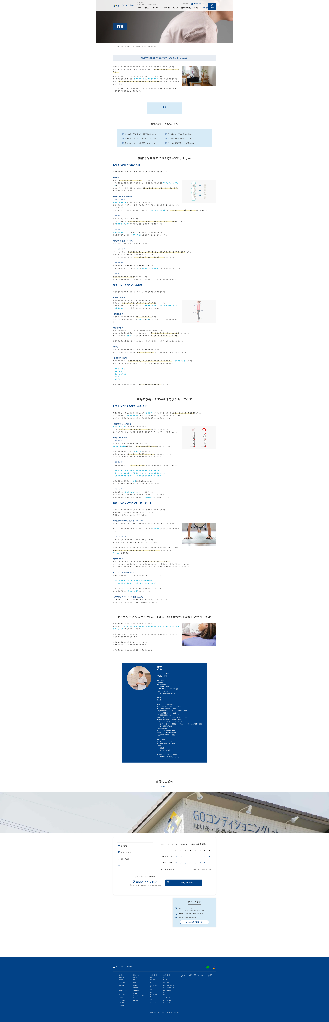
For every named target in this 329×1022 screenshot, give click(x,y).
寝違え (152, 982)
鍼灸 (134, 979)
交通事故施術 (136, 990)
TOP (114, 975)
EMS (134, 1002)
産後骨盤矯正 (136, 987)
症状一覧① (153, 975)
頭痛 (151, 977)
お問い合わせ (122, 1002)
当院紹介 (121, 975)
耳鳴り (165, 995)
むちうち (152, 989)
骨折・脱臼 (166, 982)
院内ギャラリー (123, 995)
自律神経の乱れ (167, 1000)
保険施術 (135, 977)
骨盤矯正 (135, 985)
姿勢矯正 (135, 993)
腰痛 (151, 999)
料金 (120, 987)
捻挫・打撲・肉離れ (168, 985)
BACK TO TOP (213, 1019)
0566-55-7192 (200, 4)
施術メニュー (137, 975)
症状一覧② (166, 975)
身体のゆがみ (166, 1002)
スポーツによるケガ (168, 987)
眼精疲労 (152, 979)
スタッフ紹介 (122, 982)
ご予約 (212, 7)
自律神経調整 (136, 1000)
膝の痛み (165, 979)
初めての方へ (126, 852)
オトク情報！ (122, 1005)
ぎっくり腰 (153, 1002)
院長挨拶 (124, 846)
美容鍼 (134, 982)
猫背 (164, 977)
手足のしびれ (166, 997)
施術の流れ (125, 859)
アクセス (124, 865)
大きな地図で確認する (194, 922)
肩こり (152, 992)
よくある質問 (122, 1000)
